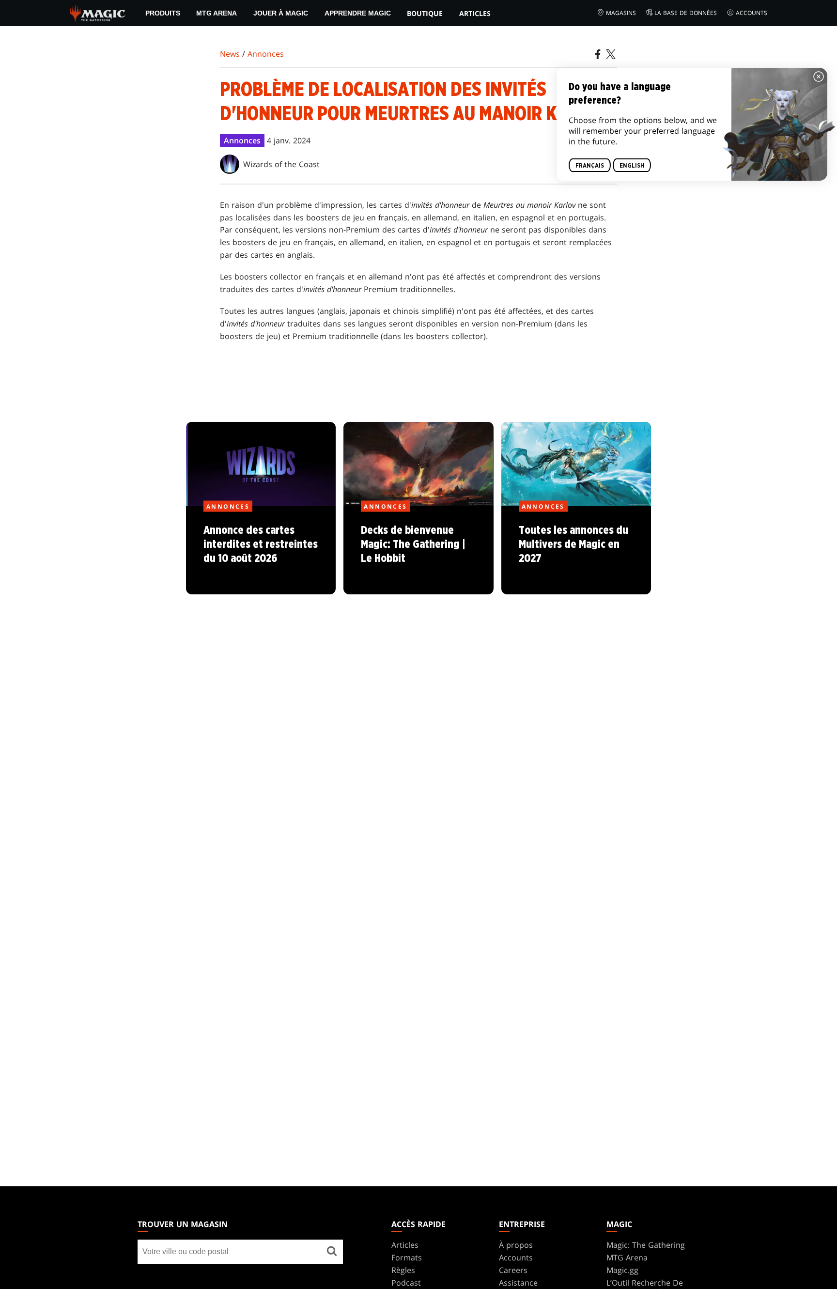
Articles (475, 13)
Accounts (751, 13)
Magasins (621, 13)
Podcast (406, 1282)
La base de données (685, 13)
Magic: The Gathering (645, 1245)
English (632, 166)
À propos (516, 1245)
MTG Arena (216, 13)
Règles (403, 1270)
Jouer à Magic (280, 13)
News (230, 53)
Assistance (518, 1282)
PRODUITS (162, 13)
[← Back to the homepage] (97, 12)
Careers (513, 1270)
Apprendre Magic (358, 13)
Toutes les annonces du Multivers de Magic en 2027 (576, 550)
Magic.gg (622, 1270)
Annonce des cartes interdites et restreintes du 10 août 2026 (261, 551)
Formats (406, 1257)
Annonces (266, 53)
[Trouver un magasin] (332, 1252)
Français (589, 166)
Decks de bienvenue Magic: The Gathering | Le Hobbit (418, 550)
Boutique (425, 13)
